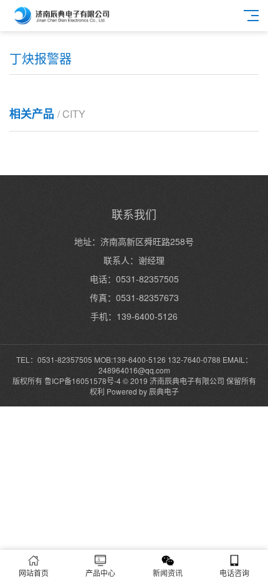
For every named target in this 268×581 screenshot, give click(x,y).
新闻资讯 (168, 572)
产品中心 (100, 572)
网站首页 (34, 572)
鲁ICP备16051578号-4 (82, 380)
